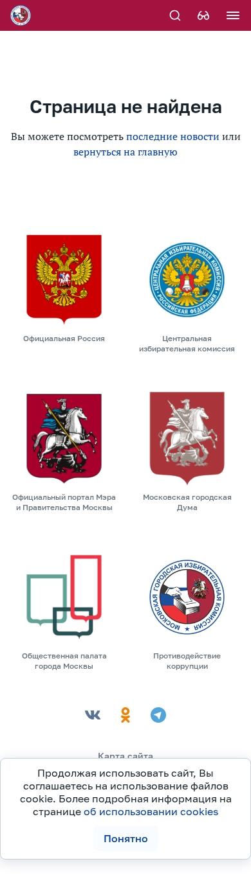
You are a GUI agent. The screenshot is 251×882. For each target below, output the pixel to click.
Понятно (126, 838)
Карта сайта (125, 755)
